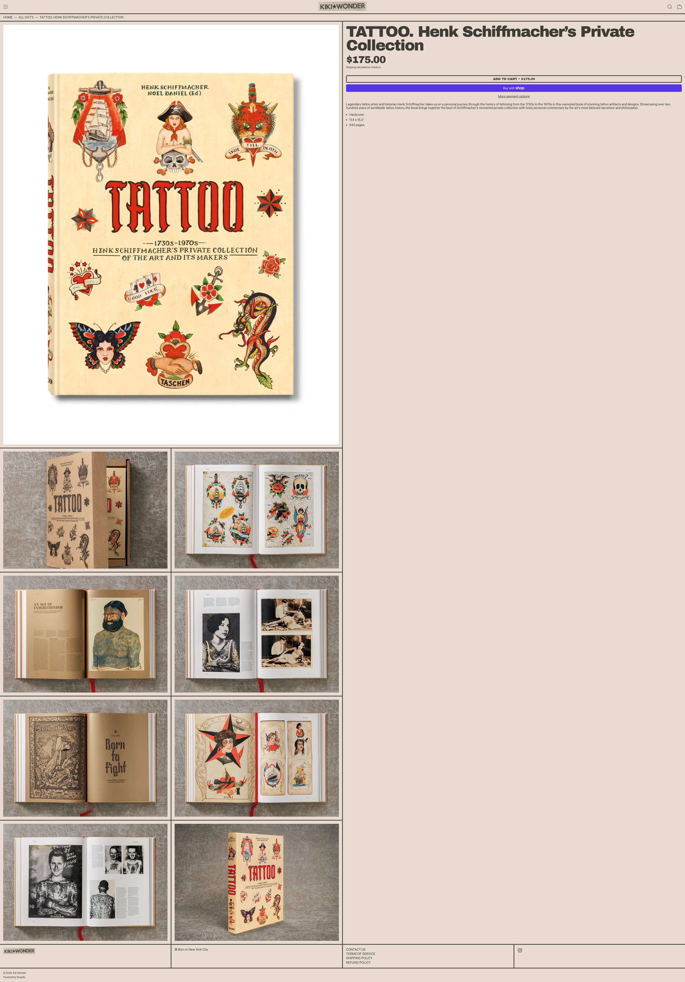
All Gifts (26, 17)
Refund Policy (358, 962)
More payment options (514, 96)
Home (8, 17)
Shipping (351, 67)
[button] (669, 7)
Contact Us (356, 949)
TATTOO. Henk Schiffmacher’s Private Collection (81, 17)
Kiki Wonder (19, 973)
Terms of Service (360, 954)
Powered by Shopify (14, 977)
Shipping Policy (359, 958)
